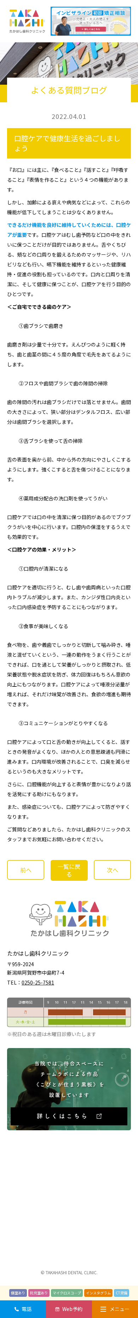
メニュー (120, 1308)
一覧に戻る (69, 870)
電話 (26, 1308)
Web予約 (72, 1308)
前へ (25, 870)
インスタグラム (98, 1292)
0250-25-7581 (38, 982)
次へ (112, 870)
